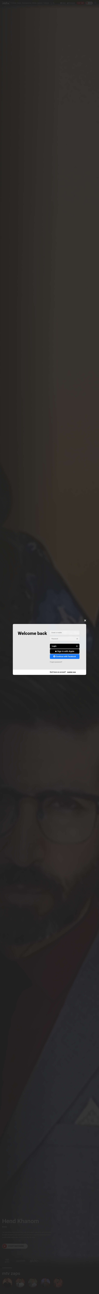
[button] (64, 651)
